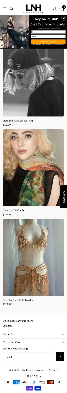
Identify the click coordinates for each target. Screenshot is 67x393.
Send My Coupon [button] (48, 41)
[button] (64, 18)
